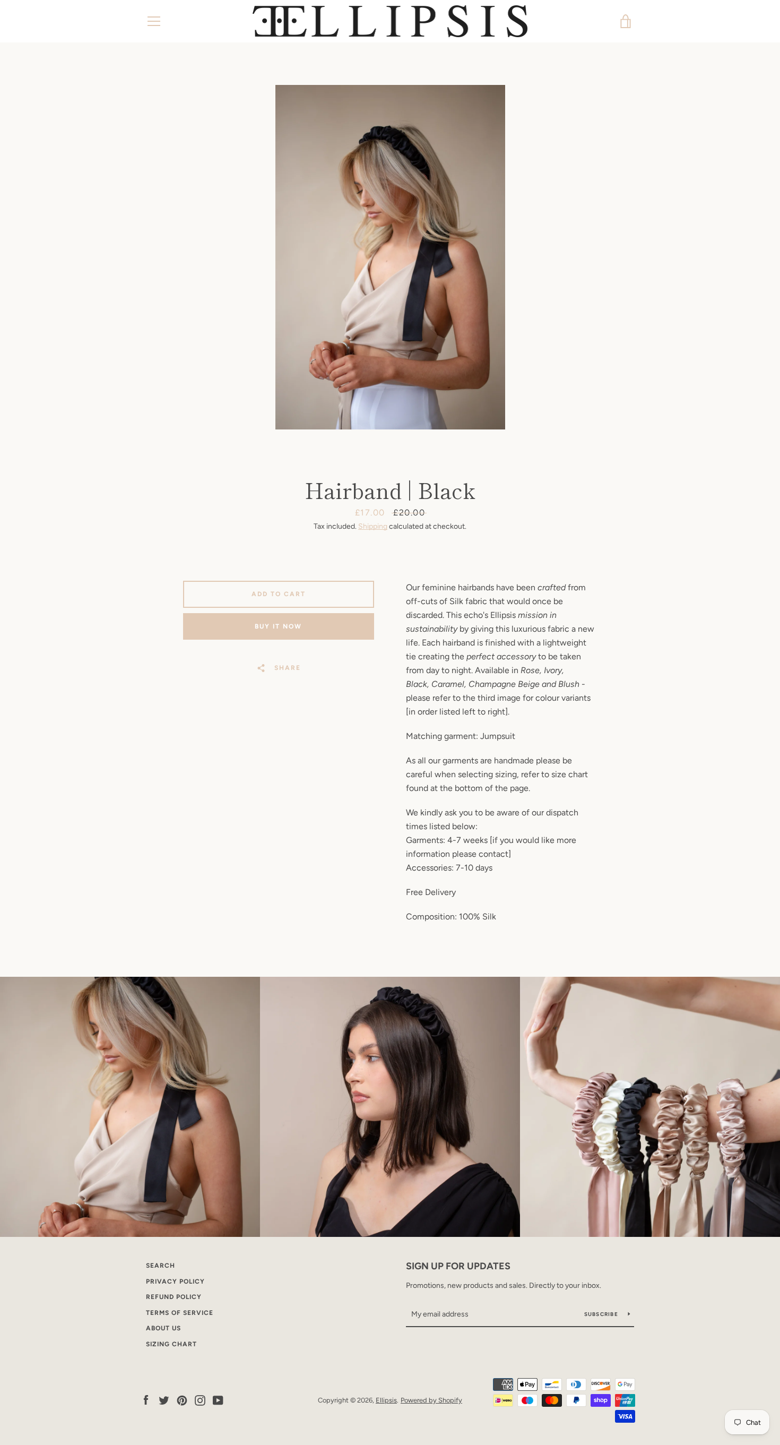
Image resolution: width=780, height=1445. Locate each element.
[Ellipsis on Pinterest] (182, 1400)
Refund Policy (174, 1297)
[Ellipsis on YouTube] (218, 1400)
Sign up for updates (458, 1266)
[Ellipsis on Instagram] (200, 1400)
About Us (163, 1328)
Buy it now (278, 626)
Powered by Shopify (431, 1400)
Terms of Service (179, 1313)
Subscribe (602, 1314)
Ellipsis (386, 1400)
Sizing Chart (171, 1344)
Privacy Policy (175, 1281)
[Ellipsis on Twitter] (164, 1400)
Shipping (372, 526)
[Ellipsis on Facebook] (146, 1400)
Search (160, 1265)
